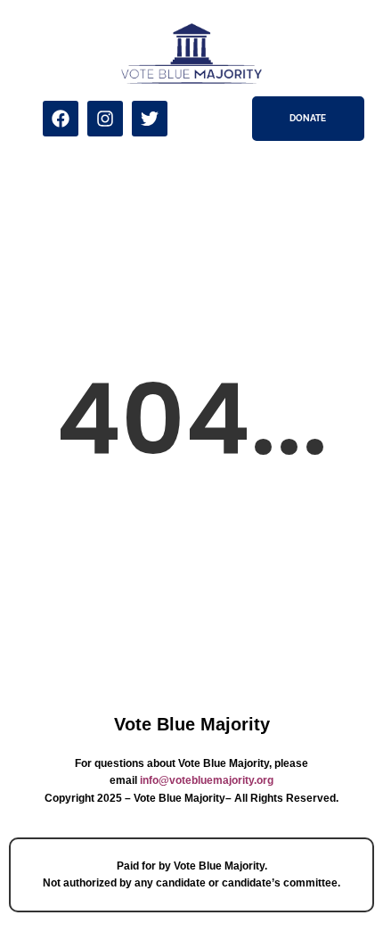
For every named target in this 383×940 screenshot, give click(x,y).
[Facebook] (60, 118)
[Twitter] (149, 118)
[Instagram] (105, 118)
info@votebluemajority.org (206, 780)
